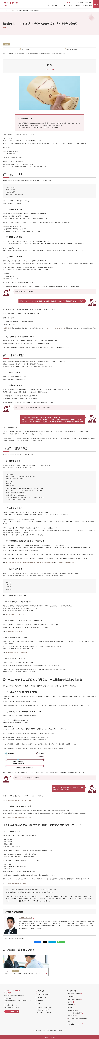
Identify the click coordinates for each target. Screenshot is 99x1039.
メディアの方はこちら (86, 6)
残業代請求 (70, 1004)
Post (46, 942)
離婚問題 (70, 1002)
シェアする (38, 942)
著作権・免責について (39, 1030)
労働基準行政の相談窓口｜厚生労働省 (16, 883)
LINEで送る (61, 942)
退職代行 (70, 1007)
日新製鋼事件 (7, 328)
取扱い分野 (41, 991)
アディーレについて (44, 994)
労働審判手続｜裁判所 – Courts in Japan (17, 652)
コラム (12, 10)
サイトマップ (62, 1030)
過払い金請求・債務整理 (74, 994)
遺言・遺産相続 (72, 1015)
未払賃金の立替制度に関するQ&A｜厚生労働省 (18, 800)
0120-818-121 (71, 2)
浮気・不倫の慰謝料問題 (74, 999)
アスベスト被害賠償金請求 (74, 1013)
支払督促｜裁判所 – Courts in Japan (15, 615)
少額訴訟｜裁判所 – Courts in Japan (15, 631)
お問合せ (96, 4)
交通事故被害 (71, 996)
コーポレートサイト (75, 1024)
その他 (69, 1021)
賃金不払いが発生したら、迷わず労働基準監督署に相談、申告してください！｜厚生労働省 (30, 563)
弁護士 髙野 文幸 (25, 917)
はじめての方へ (42, 997)
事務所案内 (41, 1000)
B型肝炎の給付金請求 (73, 1010)
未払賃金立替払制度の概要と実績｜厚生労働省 (18, 817)
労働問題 (6, 44)
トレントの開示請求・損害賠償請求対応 (77, 1018)
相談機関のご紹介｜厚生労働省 (66, 563)
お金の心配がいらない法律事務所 (45, 1007)
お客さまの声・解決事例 (43, 1010)
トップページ (5, 10)
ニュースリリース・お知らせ (44, 1012)
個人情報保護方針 (51, 1030)
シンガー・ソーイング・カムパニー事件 (55, 328)
